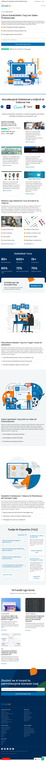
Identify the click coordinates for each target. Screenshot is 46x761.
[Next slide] (43, 106)
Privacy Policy (12, 751)
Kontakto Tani (36, 286)
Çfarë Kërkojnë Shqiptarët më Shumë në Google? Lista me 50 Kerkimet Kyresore (34, 618)
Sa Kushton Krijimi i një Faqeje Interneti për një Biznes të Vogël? (9, 617)
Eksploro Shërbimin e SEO (36, 551)
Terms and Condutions (5, 751)
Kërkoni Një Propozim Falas (23, 44)
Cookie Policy (17, 751)
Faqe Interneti (5, 614)
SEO (2, 649)
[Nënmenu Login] (44, 1)
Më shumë (4, 630)
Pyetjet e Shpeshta (30, 614)
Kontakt (26, 751)
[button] (42, 5)
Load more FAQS (7, 575)
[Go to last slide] (2, 106)
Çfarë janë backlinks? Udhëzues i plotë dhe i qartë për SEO (9, 652)
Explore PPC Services (36, 577)
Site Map (22, 751)
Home (2, 12)
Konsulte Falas (6, 758)
